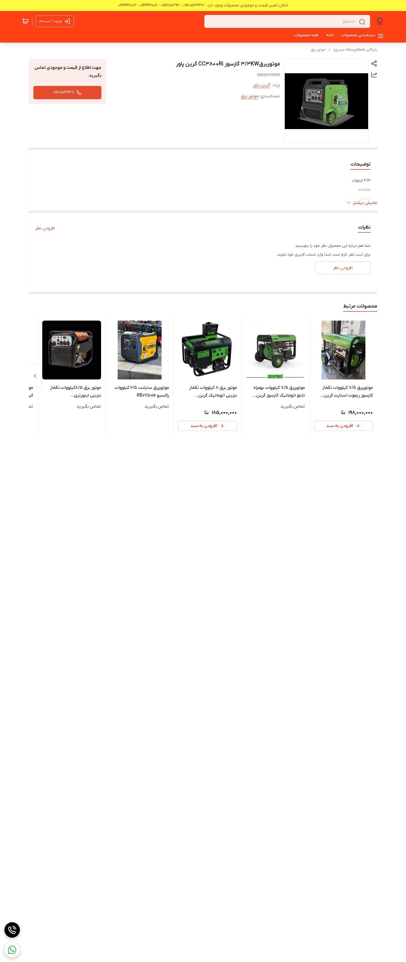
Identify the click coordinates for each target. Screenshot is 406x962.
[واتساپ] (12, 950)
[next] (35, 376)
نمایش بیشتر (365, 203)
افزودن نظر (45, 228)
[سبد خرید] (25, 21)
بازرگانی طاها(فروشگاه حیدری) (355, 50)
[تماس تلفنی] (12, 930)
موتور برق (318, 50)
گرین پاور (261, 85)
